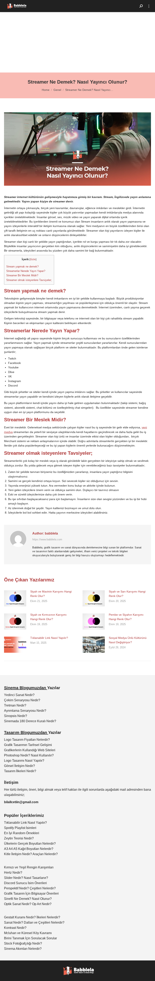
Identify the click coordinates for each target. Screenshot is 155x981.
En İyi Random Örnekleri (21, 833)
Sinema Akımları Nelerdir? (23, 948)
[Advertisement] (77, 42)
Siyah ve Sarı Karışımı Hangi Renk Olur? (127, 594)
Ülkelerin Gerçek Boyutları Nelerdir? (30, 843)
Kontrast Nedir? (15, 927)
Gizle (33, 259)
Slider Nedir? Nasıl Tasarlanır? (26, 877)
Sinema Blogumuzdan (25, 688)
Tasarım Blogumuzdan (26, 732)
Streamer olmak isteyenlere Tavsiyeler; (29, 280)
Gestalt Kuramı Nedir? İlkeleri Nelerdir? (32, 917)
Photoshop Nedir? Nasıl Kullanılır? (29, 755)
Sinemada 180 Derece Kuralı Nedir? (30, 721)
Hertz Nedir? (13, 872)
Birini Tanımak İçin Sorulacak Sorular (30, 938)
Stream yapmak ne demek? (22, 266)
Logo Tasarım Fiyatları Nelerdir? (27, 739)
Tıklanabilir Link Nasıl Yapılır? (49, 637)
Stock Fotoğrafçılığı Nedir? (23, 943)
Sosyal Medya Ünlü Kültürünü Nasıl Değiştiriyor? (128, 640)
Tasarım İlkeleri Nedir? (20, 771)
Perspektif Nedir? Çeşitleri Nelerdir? (30, 888)
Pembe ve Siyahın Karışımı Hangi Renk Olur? (126, 617)
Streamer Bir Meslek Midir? (22, 275)
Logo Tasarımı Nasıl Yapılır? (24, 760)
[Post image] (15, 598)
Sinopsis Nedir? (15, 716)
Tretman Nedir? (15, 705)
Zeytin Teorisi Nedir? (19, 838)
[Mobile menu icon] (149, 6)
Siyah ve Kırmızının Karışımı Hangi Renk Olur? (48, 617)
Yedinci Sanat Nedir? (19, 695)
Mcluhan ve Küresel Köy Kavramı (28, 933)
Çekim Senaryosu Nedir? (22, 700)
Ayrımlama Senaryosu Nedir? (25, 710)
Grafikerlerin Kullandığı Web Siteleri (29, 750)
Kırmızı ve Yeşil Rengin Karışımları (28, 867)
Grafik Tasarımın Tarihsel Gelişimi (28, 745)
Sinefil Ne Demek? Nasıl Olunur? (28, 898)
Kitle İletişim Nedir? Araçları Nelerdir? (31, 854)
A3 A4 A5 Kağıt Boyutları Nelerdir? (28, 848)
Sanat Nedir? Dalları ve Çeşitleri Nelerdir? (34, 922)
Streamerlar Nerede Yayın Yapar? (25, 270)
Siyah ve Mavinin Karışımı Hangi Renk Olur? (51, 594)
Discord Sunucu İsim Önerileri (25, 883)
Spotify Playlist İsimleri (20, 828)
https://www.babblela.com (47, 539)
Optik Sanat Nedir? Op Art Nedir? (27, 904)
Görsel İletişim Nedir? (19, 766)
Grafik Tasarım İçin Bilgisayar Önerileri (31, 893)
